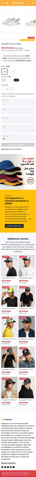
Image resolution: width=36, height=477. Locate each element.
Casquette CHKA (8, 369)
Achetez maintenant (14, 226)
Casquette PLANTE (26, 308)
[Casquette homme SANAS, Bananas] (9, 326)
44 (16, 80)
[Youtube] (13, 467)
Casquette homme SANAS (9, 339)
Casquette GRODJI (9, 400)
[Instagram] (5, 467)
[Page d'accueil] (18, 3)
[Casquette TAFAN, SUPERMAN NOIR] (26, 357)
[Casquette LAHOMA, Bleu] (26, 326)
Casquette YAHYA (9, 308)
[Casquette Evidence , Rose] (26, 265)
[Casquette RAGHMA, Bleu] (26, 387)
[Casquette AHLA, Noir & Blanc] (9, 265)
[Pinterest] (11, 467)
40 (4, 80)
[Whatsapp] (8, 467)
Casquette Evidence (26, 278)
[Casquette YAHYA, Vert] (9, 296)
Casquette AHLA (8, 278)
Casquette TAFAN (26, 369)
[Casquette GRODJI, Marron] (9, 387)
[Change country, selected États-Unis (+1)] (3, 139)
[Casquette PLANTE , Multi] (26, 296)
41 (10, 80)
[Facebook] (2, 467)
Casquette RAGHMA (26, 400)
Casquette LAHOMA (26, 339)
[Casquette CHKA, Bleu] (9, 357)
